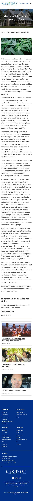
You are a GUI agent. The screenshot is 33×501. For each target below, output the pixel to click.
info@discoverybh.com (8, 460)
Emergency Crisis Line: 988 (9, 463)
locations (5, 427)
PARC (3, 442)
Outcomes (4, 424)
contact (4, 454)
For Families (20, 430)
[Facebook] (16, 478)
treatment (5, 409)
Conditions (5, 414)
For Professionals (21, 433)
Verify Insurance (21, 412)
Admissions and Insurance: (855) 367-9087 (9, 457)
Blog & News (20, 435)
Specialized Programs (7, 421)
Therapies (4, 419)
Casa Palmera (6, 433)
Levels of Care (5, 417)
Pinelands (4, 444)
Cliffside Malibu (6, 435)
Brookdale (4, 430)
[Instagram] (20, 478)
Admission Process (22, 414)
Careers (19, 444)
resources (20, 427)
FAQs (18, 417)
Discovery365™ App (22, 439)
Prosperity (4, 446)
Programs (4, 412)
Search (18, 442)
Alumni (18, 437)
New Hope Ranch (6, 439)
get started (20, 409)
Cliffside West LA (6, 437)
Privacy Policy (16, 493)
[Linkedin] (13, 478)
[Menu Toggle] (30, 3)
